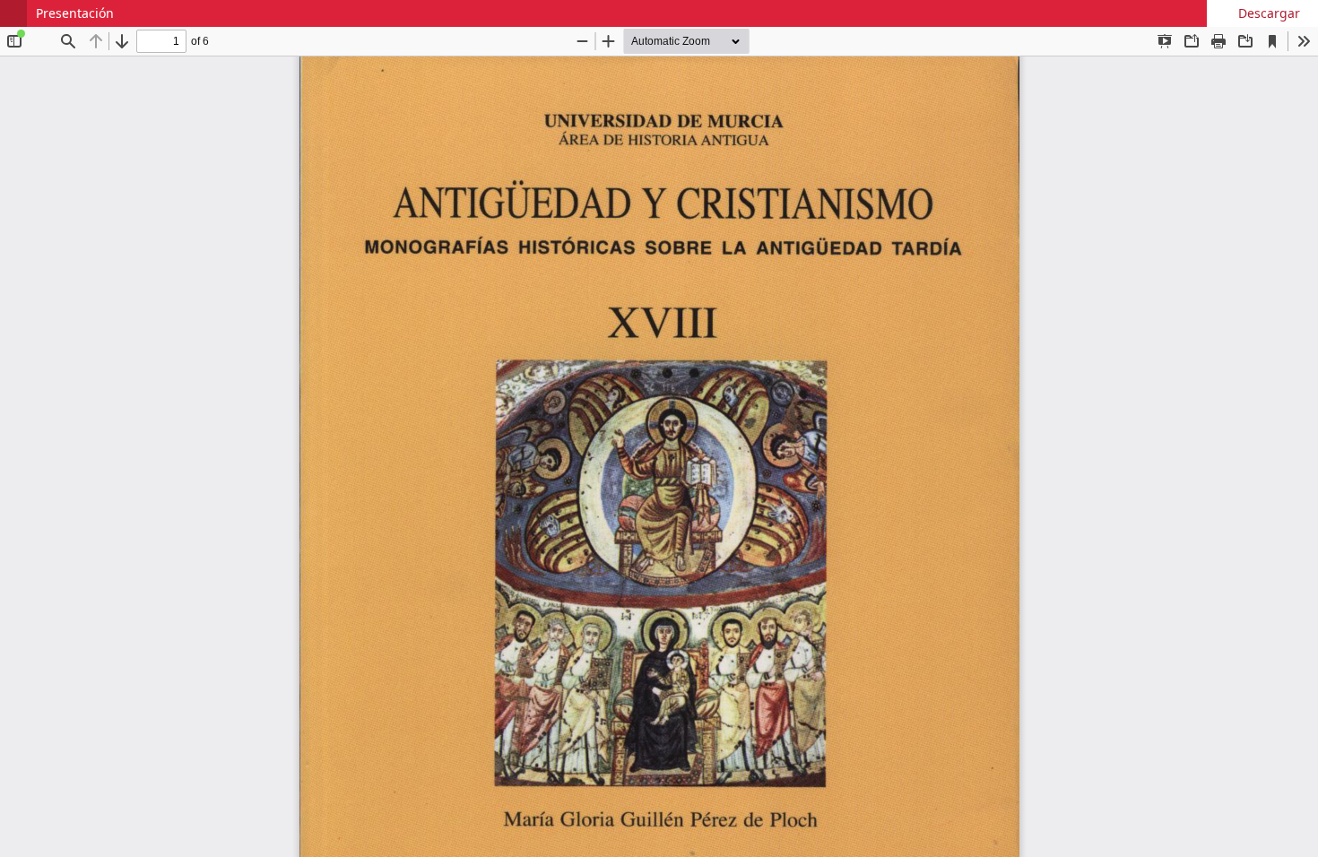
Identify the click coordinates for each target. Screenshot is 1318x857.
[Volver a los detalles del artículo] (13, 13)
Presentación (75, 13)
